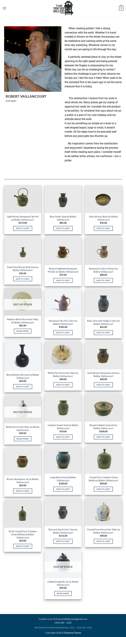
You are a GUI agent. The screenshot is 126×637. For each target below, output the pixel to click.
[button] (4, 8)
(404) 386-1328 (84, 627)
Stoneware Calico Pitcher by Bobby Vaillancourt (103, 270)
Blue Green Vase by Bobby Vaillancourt (63, 218)
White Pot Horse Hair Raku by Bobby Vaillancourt (63, 374)
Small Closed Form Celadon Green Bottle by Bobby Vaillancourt (23, 534)
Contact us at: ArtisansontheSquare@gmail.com (63, 618)
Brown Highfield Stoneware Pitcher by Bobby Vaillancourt (63, 270)
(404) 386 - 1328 (63, 622)
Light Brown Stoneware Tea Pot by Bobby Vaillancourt (23, 218)
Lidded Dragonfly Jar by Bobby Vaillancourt (63, 583)
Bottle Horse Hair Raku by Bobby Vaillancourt (23, 428)
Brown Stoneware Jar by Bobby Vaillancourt (23, 481)
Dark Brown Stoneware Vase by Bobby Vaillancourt (103, 374)
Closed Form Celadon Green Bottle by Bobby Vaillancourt (103, 479)
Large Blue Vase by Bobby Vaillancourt (63, 479)
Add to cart (23, 228)
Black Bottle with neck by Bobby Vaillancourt (22, 376)
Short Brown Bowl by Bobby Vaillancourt (103, 218)
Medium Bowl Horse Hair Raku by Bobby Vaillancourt (23, 321)
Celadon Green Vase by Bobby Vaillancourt (63, 427)
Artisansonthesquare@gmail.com (54, 627)
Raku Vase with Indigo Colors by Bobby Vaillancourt (103, 322)
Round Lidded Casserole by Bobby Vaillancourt (103, 427)
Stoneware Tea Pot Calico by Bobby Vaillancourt (63, 322)
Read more (23, 331)
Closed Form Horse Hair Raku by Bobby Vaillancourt (103, 531)
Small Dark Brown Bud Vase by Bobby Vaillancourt (22, 269)
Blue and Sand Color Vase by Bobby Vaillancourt (63, 531)
